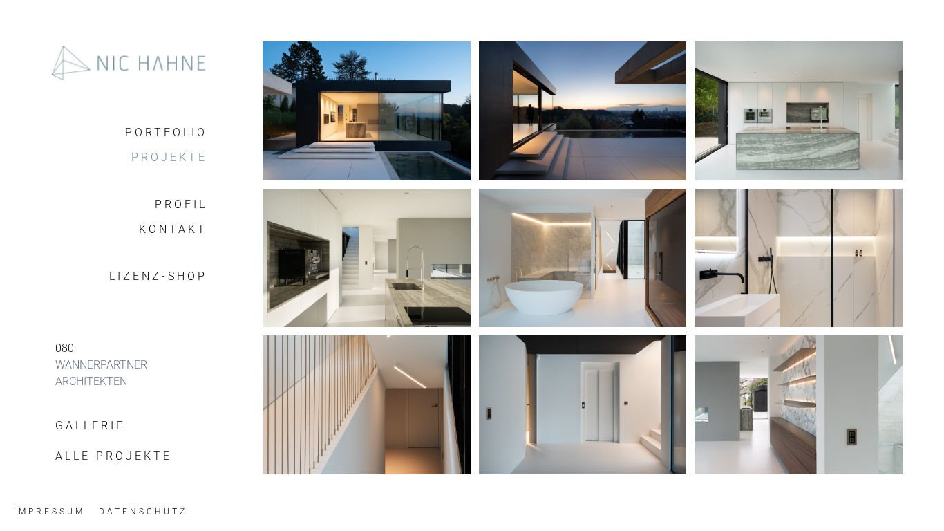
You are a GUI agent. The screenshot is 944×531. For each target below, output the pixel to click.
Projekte (169, 157)
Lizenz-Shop (158, 276)
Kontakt (173, 229)
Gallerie (90, 425)
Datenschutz (143, 511)
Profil (181, 204)
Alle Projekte (113, 456)
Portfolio (166, 132)
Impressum (49, 511)
